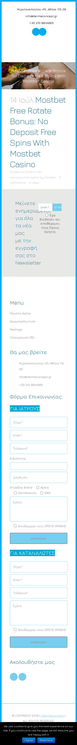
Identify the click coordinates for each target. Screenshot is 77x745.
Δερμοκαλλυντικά (22, 321)
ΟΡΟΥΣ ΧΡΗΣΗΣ (55, 526)
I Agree (28, 740)
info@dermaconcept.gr (41, 16)
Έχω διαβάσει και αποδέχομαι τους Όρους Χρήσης (50, 223)
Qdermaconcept (52, 715)
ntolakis (50, 177)
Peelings (16, 329)
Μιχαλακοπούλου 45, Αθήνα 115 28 (41, 9)
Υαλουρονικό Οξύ (22, 337)
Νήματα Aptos (20, 313)
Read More (46, 740)
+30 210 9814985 (41, 23)
